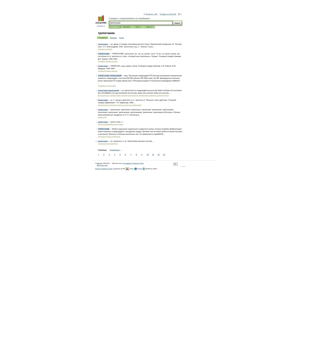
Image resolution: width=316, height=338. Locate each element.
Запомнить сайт (151, 14)
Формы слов (102, 117)
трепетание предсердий (108, 90)
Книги (138, 27)
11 (153, 155)
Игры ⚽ (149, 27)
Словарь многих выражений (108, 144)
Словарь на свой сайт (168, 14)
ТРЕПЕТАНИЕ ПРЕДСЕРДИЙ (110, 76)
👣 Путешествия (102, 165)
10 (148, 155)
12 (159, 155)
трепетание (103, 44)
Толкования (114, 27)
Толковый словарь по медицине (109, 137)
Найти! (177, 23)
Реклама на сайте (138, 163)
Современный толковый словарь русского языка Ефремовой (119, 105)
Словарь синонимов (105, 49)
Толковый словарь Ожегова (107, 71)
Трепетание (103, 100)
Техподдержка (127, 163)
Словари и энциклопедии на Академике (129, 18)
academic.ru (101, 26)
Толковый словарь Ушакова (108, 61)
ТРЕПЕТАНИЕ (103, 54)
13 (164, 155)
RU (179, 14)
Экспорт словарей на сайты (104, 168)
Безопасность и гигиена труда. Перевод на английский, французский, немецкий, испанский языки (133, 95)
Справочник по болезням (107, 86)
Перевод (113, 38)
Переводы (126, 27)
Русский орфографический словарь (110, 124)
